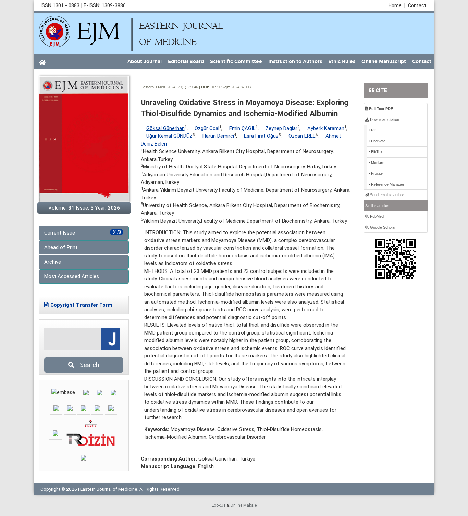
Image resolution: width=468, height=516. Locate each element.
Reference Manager (387, 184)
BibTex (376, 152)
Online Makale (243, 505)
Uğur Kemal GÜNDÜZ (169, 136)
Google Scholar (382, 227)
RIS (373, 130)
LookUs (219, 505)
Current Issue (82, 233)
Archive (52, 262)
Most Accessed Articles (71, 276)
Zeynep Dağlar (281, 128)
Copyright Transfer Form (81, 305)
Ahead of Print (60, 247)
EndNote (377, 141)
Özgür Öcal (207, 128)
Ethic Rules (341, 61)
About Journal (144, 61)
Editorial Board (186, 61)
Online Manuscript (383, 61)
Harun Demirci (218, 136)
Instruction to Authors (295, 61)
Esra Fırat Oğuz (261, 136)
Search (87, 364)
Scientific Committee (236, 61)
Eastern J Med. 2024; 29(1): (164, 87)
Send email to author (386, 195)
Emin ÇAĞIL (242, 128)
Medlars (377, 163)
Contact (417, 5)
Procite (376, 173)
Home (397, 5)
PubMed (376, 216)
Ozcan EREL (302, 136)
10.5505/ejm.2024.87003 (230, 87)
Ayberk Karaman (325, 128)
